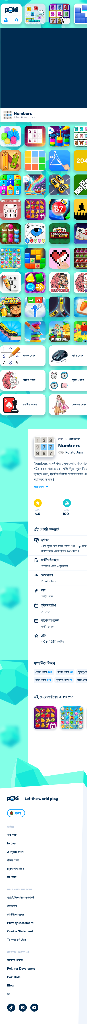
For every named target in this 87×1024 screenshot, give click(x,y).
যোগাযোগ (12, 906)
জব (8, 994)
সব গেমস (11, 877)
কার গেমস (12, 835)
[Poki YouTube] (34, 1008)
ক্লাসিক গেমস (64, 680)
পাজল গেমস (43, 680)
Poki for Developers (21, 968)
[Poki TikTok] (11, 1008)
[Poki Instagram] (23, 1008)
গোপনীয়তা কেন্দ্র (15, 914)
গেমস (60, 439)
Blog (10, 985)
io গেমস (11, 843)
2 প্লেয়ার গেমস (15, 852)
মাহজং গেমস (65, 672)
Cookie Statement (20, 931)
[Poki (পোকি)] (11, 10)
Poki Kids (14, 977)
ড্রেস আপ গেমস (15, 868)
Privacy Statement (20, 923)
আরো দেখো (39, 486)
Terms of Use (16, 939)
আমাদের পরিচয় (15, 960)
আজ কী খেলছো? (16, 20)
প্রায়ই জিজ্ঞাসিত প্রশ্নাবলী (21, 897)
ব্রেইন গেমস (74, 439)
